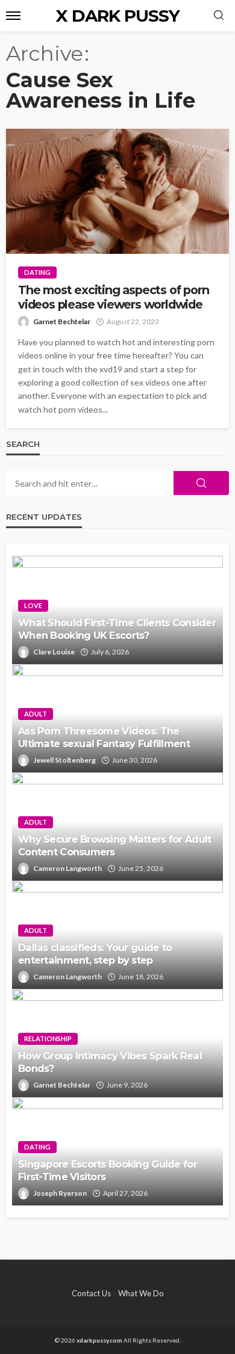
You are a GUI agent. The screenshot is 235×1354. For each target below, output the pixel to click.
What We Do (141, 1293)
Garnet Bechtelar (61, 321)
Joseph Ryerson (60, 1193)
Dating (37, 272)
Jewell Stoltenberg (64, 760)
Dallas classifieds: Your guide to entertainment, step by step (95, 953)
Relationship (48, 1038)
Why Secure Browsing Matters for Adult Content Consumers (114, 845)
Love (33, 605)
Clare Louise (54, 651)
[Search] (218, 15)
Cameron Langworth (67, 868)
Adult (35, 714)
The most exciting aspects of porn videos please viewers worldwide (113, 297)
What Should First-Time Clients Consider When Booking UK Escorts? (117, 629)
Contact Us (91, 1293)
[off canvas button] (13, 15)
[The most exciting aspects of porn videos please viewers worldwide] (117, 191)
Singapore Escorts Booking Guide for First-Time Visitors (107, 1170)
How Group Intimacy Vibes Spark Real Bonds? (110, 1062)
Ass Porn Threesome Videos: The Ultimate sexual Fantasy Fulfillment (104, 737)
